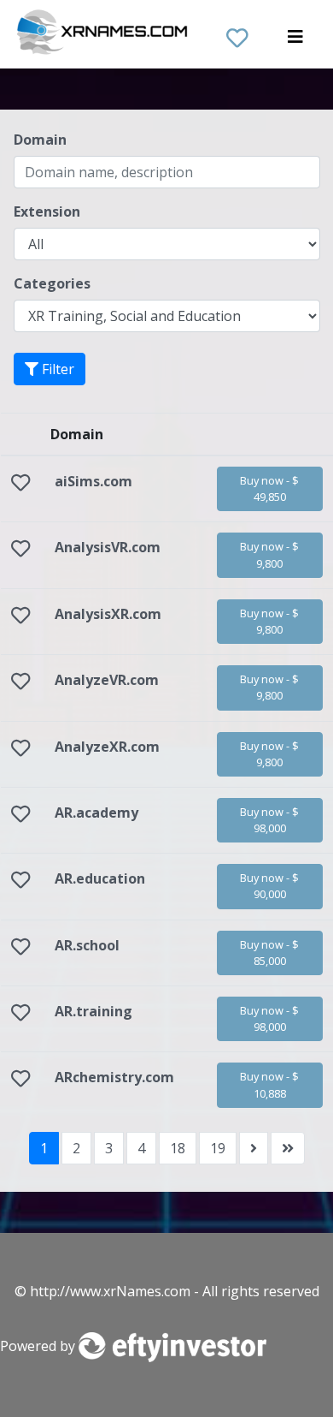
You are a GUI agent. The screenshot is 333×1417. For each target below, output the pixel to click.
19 (217, 1148)
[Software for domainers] (172, 1346)
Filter (56, 369)
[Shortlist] (237, 34)
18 (177, 1148)
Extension (47, 211)
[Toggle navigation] (295, 41)
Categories (52, 283)
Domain (40, 139)
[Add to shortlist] (20, 484)
